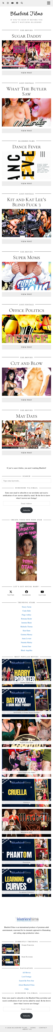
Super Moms (26, 257)
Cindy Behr (26, 611)
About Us (27, 1029)
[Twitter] (3, 3)
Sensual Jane (26, 646)
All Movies (27, 972)
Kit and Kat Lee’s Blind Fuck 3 (26, 202)
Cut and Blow (27, 363)
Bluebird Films (26, 14)
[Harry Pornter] (11, 949)
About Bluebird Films (26, 985)
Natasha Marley (26, 642)
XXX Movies (26, 30)
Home (33, 1028)
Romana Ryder (26, 618)
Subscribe (26, 510)
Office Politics (26, 310)
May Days (26, 416)
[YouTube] (12, 3)
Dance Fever (26, 147)
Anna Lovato (26, 638)
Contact (43, 1028)
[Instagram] (8, 3)
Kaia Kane (26, 630)
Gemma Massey (26, 634)
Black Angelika (26, 650)
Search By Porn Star (26, 980)
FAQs (27, 989)
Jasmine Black (26, 622)
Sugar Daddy (26, 36)
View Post (26, 73)
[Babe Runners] (11, 961)
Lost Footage (26, 83)
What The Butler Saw (26, 91)
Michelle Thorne (26, 626)
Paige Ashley (26, 614)
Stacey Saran (26, 607)
